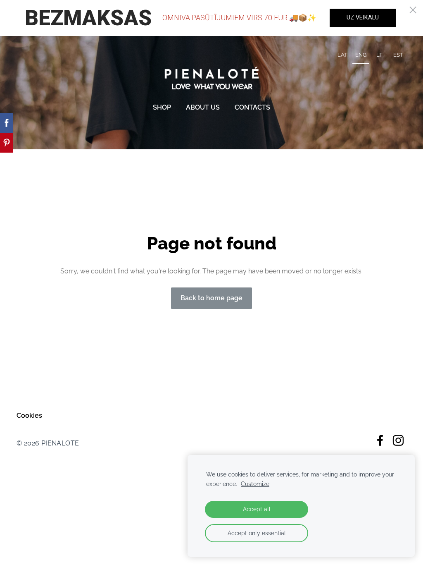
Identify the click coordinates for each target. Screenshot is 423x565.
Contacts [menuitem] (252, 107)
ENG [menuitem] (360, 55)
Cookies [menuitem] (29, 415)
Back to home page (211, 298)
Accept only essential (257, 532)
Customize (255, 483)
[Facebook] (380, 440)
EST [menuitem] (398, 55)
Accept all (257, 508)
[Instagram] (398, 440)
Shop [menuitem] (162, 107)
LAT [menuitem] (342, 55)
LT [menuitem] (379, 55)
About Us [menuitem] (203, 107)
